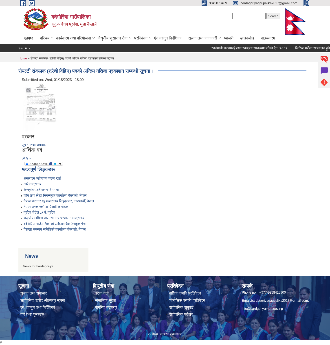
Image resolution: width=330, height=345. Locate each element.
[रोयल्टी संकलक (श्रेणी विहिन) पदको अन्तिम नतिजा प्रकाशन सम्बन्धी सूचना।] (40, 108)
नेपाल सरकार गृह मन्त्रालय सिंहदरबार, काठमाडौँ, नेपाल (59, 201)
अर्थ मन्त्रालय (32, 184)
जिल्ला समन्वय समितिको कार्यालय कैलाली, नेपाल (55, 229)
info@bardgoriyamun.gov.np (262, 308)
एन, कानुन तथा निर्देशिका (37, 307)
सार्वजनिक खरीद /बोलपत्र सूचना (42, 300)
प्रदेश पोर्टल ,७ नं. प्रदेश (39, 212)
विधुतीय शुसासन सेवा (113, 38)
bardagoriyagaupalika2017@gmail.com (279, 300)
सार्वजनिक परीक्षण (181, 314)
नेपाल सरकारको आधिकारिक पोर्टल (46, 207)
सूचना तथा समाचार (34, 145)
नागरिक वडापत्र (106, 307)
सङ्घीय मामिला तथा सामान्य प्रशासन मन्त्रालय (54, 218)
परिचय (44, 38)
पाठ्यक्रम (268, 38)
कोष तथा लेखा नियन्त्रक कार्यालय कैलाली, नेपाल (55, 195)
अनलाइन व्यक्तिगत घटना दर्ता (42, 178)
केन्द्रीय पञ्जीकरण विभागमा (41, 190)
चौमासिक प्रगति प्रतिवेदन (187, 300)
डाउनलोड (247, 38)
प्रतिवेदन (140, 38)
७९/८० (26, 158)
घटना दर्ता (102, 293)
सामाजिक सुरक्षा (105, 300)
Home (22, 58)
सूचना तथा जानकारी (202, 38)
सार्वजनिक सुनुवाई (181, 307)
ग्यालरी (228, 38)
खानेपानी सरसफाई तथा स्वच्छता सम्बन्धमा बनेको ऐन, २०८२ (243, 48)
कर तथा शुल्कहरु (32, 314)
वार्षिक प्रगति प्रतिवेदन (185, 293)
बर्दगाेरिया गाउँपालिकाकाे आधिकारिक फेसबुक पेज (55, 224)
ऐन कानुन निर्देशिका (167, 38)
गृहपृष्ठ (28, 38)
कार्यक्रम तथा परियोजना (73, 38)
